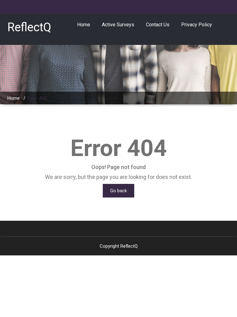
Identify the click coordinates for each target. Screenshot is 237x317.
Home (83, 25)
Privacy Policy (196, 25)
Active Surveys (118, 25)
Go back (118, 190)
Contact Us (157, 25)
